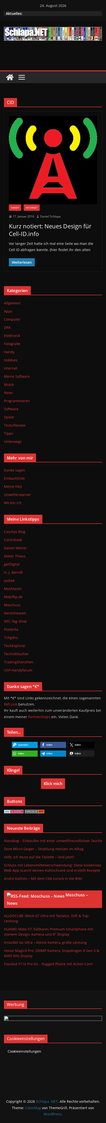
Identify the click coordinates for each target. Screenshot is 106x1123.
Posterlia (11, 629)
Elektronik (12, 335)
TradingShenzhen (18, 662)
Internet (32, 207)
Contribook (13, 539)
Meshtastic (13, 588)
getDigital (12, 564)
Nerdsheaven (15, 613)
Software (11, 409)
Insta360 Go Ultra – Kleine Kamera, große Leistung (45, 942)
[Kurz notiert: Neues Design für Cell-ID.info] (53, 160)
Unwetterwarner (17, 494)
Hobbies (11, 360)
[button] (25, 745)
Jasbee (9, 580)
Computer (12, 319)
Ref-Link (10, 704)
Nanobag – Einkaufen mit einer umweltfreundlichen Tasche (53, 840)
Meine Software (17, 376)
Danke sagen (14, 470)
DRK (7, 327)
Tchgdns (11, 637)
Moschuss (12, 605)
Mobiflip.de (13, 596)
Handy (15, 207)
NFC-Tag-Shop (15, 621)
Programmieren (17, 400)
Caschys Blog (14, 531)
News (8, 392)
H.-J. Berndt (13, 572)
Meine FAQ (13, 486)
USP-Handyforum (18, 670)
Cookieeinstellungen (24, 1051)
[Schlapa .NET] (10, 77)
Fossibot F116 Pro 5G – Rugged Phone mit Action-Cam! (48, 964)
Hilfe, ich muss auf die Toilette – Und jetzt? (39, 857)
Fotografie (12, 343)
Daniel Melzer (15, 548)
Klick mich (53, 783)
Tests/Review (14, 425)
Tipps (8, 433)
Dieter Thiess (15, 556)
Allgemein (12, 303)
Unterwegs (13, 441)
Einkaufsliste (14, 478)
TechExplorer (15, 645)
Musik (9, 384)
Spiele (9, 417)
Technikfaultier (16, 653)
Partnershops (39, 716)
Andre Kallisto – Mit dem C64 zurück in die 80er (43, 878)
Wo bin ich (12, 502)
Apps (8, 311)
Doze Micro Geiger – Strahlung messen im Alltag (44, 849)
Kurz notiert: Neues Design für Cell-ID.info (50, 230)
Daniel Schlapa (50, 216)
